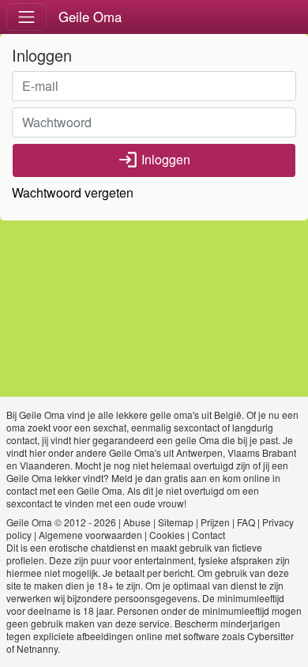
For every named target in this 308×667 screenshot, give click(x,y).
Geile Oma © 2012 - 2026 (61, 522)
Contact (208, 534)
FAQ (246, 522)
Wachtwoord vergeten (72, 192)
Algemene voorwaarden (90, 534)
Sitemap (175, 522)
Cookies (167, 534)
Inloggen (154, 159)
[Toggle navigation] (26, 17)
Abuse (137, 522)
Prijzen (215, 522)
